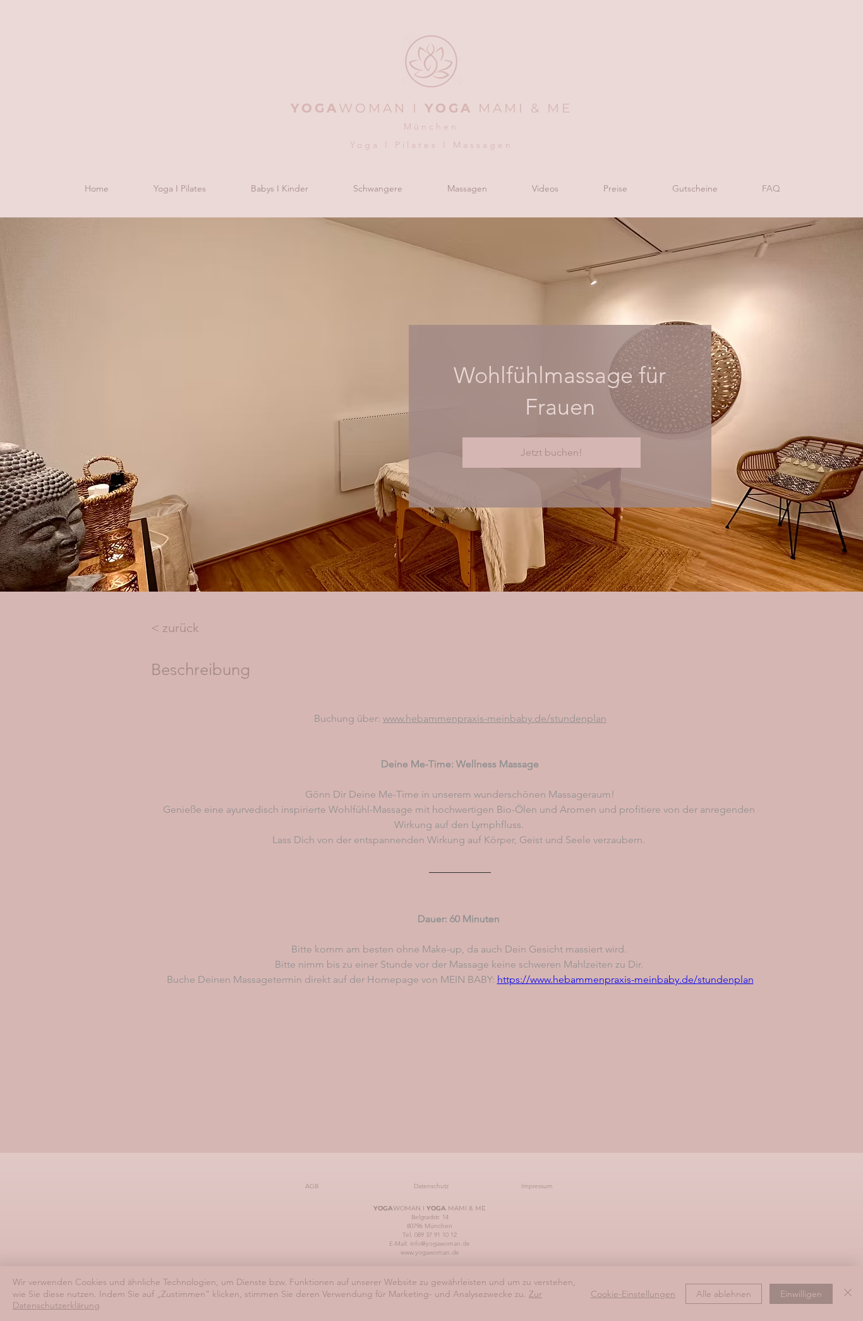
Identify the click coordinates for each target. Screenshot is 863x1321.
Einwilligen (801, 1294)
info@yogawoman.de (440, 1243)
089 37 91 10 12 (435, 1235)
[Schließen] (847, 1293)
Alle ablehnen (723, 1294)
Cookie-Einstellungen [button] (633, 1294)
